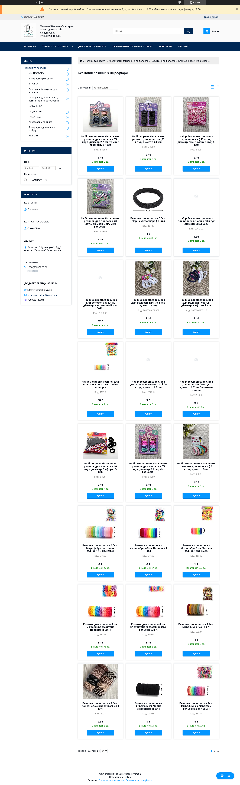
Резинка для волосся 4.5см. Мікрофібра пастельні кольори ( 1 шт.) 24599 (100, 548)
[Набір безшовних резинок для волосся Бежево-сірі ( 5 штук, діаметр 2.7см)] (148, 359)
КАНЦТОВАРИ (36, 73)
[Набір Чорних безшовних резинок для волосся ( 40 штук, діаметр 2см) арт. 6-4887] (100, 441)
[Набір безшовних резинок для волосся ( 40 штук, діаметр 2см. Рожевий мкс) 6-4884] (196, 114)
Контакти (165, 46)
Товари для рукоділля (41, 78)
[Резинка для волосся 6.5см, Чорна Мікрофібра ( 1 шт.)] (148, 196)
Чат (228, 775)
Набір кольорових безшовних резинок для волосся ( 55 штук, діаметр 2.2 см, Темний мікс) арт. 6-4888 (100, 140)
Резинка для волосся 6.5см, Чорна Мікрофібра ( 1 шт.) (148, 219)
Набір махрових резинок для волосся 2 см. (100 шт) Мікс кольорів (100, 384)
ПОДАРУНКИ (36, 111)
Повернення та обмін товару (132, 46)
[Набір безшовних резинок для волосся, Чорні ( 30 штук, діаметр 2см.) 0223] (196, 196)
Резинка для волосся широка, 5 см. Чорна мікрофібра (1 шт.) (148, 706)
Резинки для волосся (163, 61)
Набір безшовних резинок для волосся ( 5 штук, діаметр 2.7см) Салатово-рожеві (196, 386)
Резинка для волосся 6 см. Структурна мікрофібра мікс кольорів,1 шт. (148, 627)
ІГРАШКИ (33, 83)
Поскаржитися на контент (111, 780)
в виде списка (217, 87)
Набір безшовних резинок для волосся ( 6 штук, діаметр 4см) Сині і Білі (196, 302)
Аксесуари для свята (40, 122)
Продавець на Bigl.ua (120, 777)
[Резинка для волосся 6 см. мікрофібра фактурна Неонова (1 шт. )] (100, 602)
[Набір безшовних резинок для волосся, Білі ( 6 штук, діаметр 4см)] (148, 277)
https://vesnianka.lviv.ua (39, 290)
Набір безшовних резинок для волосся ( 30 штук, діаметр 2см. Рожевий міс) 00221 (100, 304)
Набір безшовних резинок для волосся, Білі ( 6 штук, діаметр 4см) (148, 302)
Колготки (33, 135)
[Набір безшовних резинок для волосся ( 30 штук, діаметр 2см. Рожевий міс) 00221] (100, 277)
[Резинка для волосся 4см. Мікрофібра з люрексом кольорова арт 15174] (196, 681)
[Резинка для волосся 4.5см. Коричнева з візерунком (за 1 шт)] (100, 681)
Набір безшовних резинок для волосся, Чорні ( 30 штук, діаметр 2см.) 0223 (196, 221)
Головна (30, 46)
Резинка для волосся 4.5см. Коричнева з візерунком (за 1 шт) (100, 706)
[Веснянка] (28, 37)
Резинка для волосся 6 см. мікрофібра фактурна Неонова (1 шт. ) (100, 627)
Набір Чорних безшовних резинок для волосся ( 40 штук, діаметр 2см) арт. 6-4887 (100, 467)
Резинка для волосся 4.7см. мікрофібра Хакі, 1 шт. (196, 625)
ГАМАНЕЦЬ (35, 116)
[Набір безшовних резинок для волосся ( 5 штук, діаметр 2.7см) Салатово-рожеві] (196, 359)
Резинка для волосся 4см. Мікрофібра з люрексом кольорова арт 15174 (196, 706)
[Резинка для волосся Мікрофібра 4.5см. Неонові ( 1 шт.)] (148, 523)
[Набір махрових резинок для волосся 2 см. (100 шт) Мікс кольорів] (100, 359)
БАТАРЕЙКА (35, 106)
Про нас (183, 46)
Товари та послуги (55, 46)
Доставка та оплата (92, 46)
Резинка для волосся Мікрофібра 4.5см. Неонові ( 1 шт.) (148, 548)
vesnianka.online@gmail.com (43, 295)
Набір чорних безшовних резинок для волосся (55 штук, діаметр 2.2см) (148, 139)
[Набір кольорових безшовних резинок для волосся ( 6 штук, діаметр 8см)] (196, 441)
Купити (100, 168)
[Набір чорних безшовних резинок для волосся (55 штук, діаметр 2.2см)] (148, 114)
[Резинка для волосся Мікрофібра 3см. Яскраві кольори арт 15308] (196, 523)
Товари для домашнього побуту (42, 129)
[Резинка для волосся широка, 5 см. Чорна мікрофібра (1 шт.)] (148, 681)
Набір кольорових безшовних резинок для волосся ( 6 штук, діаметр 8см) (196, 466)
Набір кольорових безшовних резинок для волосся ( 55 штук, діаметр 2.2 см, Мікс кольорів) (148, 467)
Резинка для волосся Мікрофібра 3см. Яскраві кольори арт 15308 (196, 548)
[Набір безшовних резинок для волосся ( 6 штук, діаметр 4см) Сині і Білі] (196, 277)
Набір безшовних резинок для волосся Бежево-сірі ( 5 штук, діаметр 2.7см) (148, 384)
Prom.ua (136, 774)
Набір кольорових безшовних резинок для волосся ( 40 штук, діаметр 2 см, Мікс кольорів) (100, 222)
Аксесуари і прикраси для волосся (128, 61)
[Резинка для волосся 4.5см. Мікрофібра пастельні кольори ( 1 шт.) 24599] (100, 523)
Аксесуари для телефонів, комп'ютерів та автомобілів (44, 99)
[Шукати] (188, 31)
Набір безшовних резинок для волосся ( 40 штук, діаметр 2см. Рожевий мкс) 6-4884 (196, 140)
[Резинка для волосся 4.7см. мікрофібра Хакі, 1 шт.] (196, 602)
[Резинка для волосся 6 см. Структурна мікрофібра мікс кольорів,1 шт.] (148, 602)
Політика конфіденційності (139, 780)
